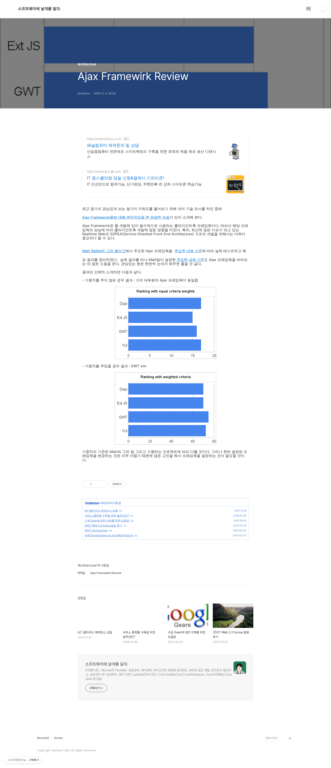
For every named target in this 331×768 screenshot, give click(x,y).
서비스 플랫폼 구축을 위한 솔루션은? (107, 515)
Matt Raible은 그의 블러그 (103, 251)
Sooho (58, 738)
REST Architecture (96, 530)
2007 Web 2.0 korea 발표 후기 (103, 525)
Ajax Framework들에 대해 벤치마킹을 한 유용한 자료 (126, 217)
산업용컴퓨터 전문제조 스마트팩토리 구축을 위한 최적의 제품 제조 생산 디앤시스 (151, 154)
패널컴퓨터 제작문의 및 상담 (113, 145)
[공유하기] (95, 484)
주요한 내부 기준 (188, 251)
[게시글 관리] (101, 484)
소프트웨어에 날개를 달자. (39, 9)
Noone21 (43, 738)
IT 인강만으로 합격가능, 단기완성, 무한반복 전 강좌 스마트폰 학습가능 (144, 184)
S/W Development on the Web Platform (109, 535)
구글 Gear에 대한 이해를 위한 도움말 (107, 520)
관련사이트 (271, 738)
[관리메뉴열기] (323, 8)
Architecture (92, 503)
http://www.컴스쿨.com (104, 171)
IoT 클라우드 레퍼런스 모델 (101, 510)
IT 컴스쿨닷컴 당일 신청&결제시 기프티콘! (125, 178)
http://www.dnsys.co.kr (104, 139)
